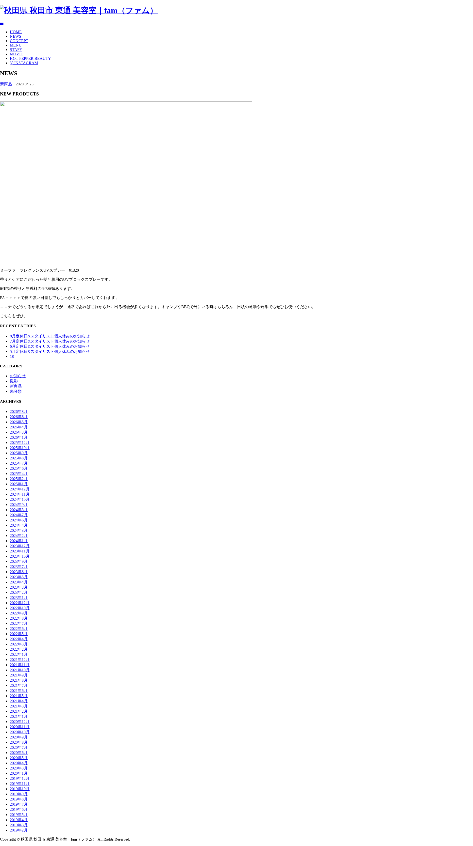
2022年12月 (20, 603)
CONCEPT (19, 41)
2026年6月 (19, 417)
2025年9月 (19, 453)
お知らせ (18, 376)
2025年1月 (19, 484)
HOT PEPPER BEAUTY (30, 58)
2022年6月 (19, 629)
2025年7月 (19, 463)
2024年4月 (19, 525)
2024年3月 (19, 530)
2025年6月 (19, 468)
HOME (16, 32)
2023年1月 (19, 597)
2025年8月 (19, 458)
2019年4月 (19, 820)
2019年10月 (20, 789)
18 (12, 356)
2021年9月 (19, 675)
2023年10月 (20, 556)
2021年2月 (19, 711)
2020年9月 (19, 737)
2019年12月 (20, 778)
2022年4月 (19, 639)
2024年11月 (20, 494)
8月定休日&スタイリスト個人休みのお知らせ (50, 336)
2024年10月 (20, 499)
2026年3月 (19, 432)
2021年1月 (19, 716)
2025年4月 (19, 473)
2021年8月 (19, 680)
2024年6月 (19, 520)
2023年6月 (19, 572)
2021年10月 (20, 670)
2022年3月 (19, 644)
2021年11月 (20, 665)
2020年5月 (19, 758)
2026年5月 (19, 422)
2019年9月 (19, 794)
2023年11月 (20, 551)
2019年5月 (19, 815)
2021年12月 (20, 660)
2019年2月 (19, 830)
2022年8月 (19, 618)
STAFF (16, 49)
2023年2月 (19, 592)
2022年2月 (19, 649)
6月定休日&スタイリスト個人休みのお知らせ (50, 346)
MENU (16, 45)
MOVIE (16, 54)
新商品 (6, 84)
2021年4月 (19, 701)
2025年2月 (19, 479)
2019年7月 (19, 804)
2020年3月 (19, 768)
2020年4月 (19, 763)
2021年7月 (19, 685)
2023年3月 (19, 587)
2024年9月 (19, 504)
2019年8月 (19, 799)
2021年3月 (19, 706)
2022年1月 (19, 654)
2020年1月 (19, 773)
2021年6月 (19, 691)
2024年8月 (19, 510)
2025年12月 (20, 442)
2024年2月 (19, 535)
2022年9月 (19, 613)
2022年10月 (20, 608)
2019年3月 (19, 825)
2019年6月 (19, 809)
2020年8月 (19, 742)
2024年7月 (19, 515)
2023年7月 (19, 566)
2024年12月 (20, 489)
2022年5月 (19, 634)
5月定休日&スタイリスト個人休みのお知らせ (50, 351)
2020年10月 (20, 732)
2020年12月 (20, 722)
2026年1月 (19, 437)
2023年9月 (19, 561)
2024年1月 (19, 541)
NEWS (15, 36)
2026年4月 (19, 427)
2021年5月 (19, 696)
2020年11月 (20, 727)
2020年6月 (19, 753)
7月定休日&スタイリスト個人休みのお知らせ (50, 341)
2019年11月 (20, 784)
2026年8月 (19, 411)
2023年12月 (20, 546)
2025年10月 (20, 448)
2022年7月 (19, 623)
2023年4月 (19, 582)
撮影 (14, 381)
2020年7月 (19, 747)
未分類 (16, 391)
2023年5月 (19, 577)
